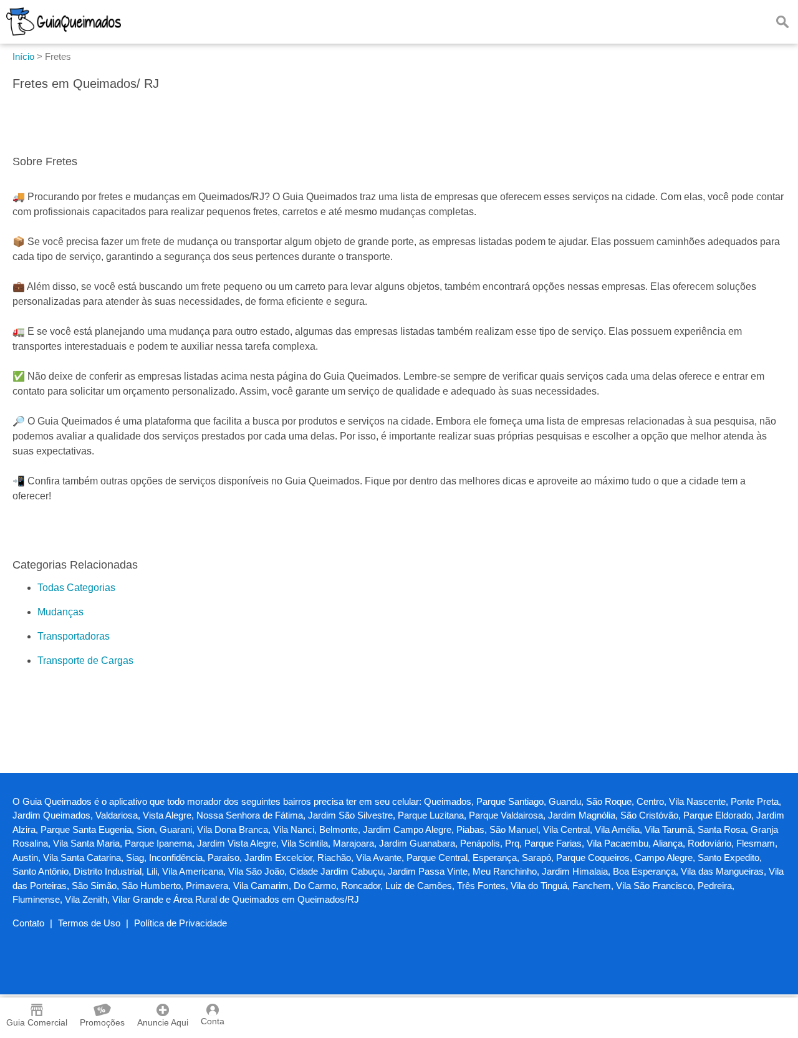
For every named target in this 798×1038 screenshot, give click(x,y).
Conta (212, 1021)
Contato (28, 923)
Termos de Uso (89, 923)
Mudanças (60, 612)
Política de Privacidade (180, 923)
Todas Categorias (76, 587)
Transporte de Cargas (85, 660)
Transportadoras (73, 636)
